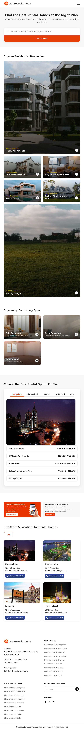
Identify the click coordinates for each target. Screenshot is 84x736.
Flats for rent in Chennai (14, 703)
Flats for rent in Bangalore (14, 688)
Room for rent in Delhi (53, 675)
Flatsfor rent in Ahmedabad (15, 691)
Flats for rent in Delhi (12, 718)
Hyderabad (51, 606)
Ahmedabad (52, 564)
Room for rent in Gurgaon (54, 668)
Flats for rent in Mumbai (13, 695)
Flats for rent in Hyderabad (14, 699)
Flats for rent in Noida (13, 714)
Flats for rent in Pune (12, 707)
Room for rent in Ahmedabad (55, 649)
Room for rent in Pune (53, 664)
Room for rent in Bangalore (55, 645)
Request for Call (16, 576)
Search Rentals (42, 39)
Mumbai (10, 606)
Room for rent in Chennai (54, 660)
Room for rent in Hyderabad (55, 656)
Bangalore (11, 564)
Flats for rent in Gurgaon (14, 710)
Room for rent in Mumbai (54, 652)
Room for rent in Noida (53, 671)
